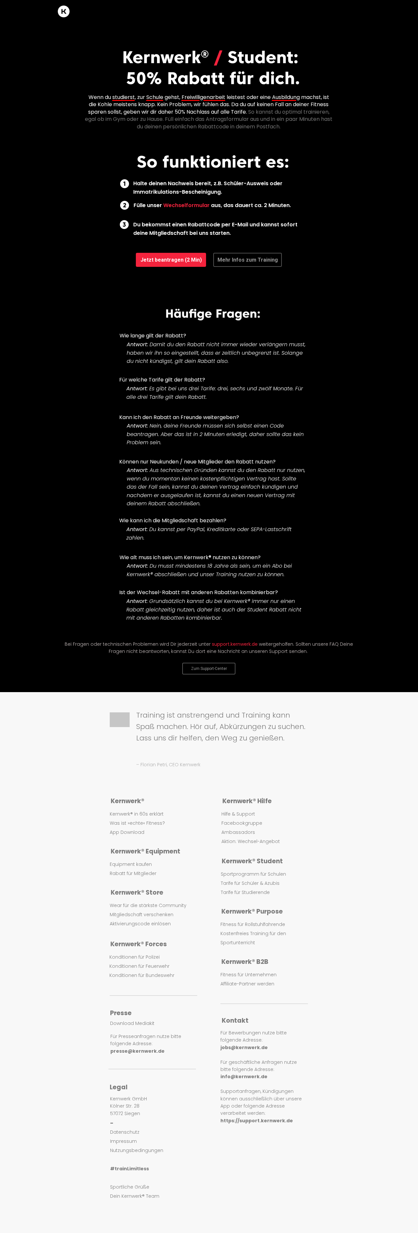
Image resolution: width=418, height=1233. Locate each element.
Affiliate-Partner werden (247, 984)
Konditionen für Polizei (134, 957)
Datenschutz (124, 1132)
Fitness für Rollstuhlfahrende (252, 924)
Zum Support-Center (209, 668)
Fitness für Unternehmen (248, 974)
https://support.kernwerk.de (256, 1120)
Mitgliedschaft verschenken (141, 914)
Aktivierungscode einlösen (140, 923)
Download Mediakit (132, 1023)
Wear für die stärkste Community (148, 905)
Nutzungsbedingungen (136, 1150)
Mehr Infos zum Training (247, 260)
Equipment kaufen (131, 864)
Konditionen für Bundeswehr (141, 975)
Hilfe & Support (238, 814)
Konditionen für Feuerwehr (139, 966)
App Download (127, 832)
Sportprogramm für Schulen (253, 874)
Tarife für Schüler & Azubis (250, 883)
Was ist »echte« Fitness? (137, 823)
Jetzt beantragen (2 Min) (171, 260)
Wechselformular (186, 205)
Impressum (123, 1141)
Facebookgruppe (241, 823)
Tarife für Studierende (245, 892)
